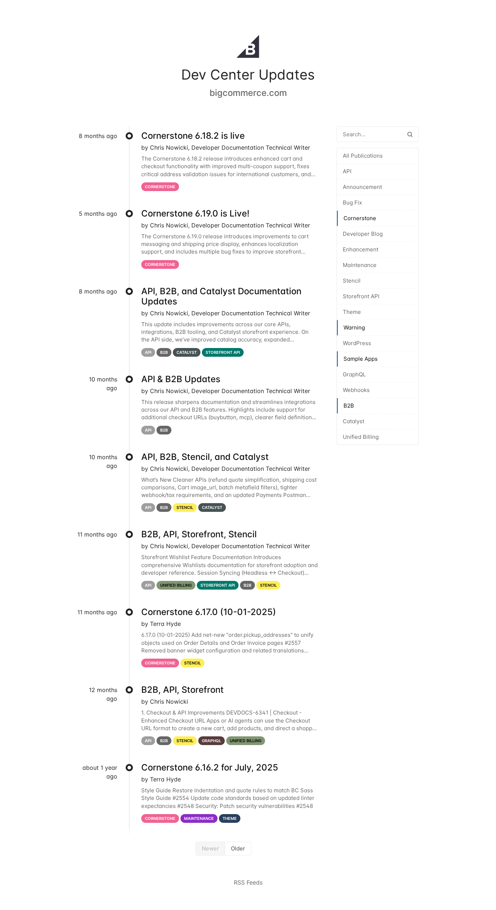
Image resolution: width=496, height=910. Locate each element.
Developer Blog (363, 233)
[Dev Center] (248, 48)
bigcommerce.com (248, 93)
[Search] (410, 134)
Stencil (352, 280)
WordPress (357, 343)
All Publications (363, 155)
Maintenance (360, 265)
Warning (354, 327)
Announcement (362, 186)
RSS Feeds (248, 882)
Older (238, 848)
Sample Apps (360, 358)
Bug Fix (352, 202)
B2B (348, 405)
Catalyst (353, 421)
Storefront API (361, 296)
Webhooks (356, 390)
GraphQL (354, 374)
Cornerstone (359, 218)
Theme (352, 311)
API (347, 171)
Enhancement (360, 249)
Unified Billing (361, 436)
